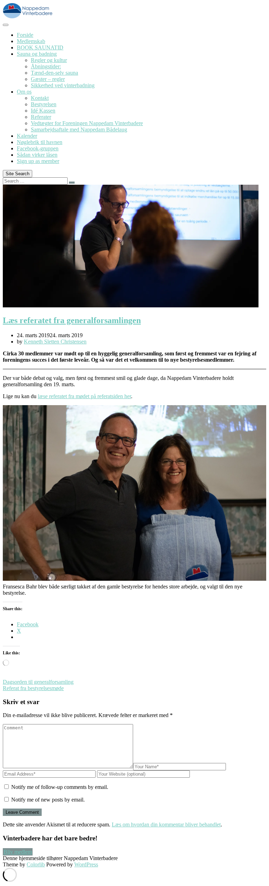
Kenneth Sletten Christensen (55, 342)
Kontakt (40, 98)
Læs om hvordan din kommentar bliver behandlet (166, 824)
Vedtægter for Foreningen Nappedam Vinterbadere (87, 123)
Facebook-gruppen (37, 148)
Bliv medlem (18, 852)
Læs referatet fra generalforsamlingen (72, 320)
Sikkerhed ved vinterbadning (63, 85)
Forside (25, 35)
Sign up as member (38, 161)
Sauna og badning (37, 54)
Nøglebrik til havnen (39, 142)
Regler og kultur (49, 60)
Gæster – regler (48, 79)
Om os (24, 92)
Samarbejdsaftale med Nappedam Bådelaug (79, 129)
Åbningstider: (46, 66)
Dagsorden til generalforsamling (38, 682)
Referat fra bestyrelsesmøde (33, 688)
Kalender (27, 136)
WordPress (86, 864)
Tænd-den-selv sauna (54, 73)
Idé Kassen (43, 111)
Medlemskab (31, 41)
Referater (41, 117)
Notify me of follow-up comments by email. (59, 787)
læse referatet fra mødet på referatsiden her (84, 396)
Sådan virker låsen (37, 155)
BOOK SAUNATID (40, 47)
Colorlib (36, 864)
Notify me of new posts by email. (48, 800)
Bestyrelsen (43, 104)
